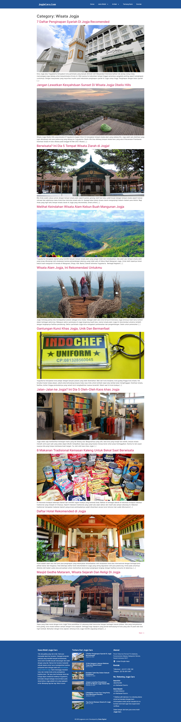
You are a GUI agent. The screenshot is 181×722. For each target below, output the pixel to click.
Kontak (138, 4)
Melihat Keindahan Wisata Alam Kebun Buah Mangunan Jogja (80, 206)
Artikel (114, 4)
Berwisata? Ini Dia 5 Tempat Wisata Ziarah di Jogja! (73, 146)
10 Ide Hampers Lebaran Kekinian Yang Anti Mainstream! (97, 664)
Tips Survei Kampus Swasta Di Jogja (98, 702)
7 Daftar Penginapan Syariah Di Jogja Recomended (73, 22)
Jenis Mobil (102, 4)
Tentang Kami (128, 4)
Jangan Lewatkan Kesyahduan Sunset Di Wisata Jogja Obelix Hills (84, 85)
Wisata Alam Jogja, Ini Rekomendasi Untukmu (69, 267)
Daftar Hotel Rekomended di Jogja (61, 511)
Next (141, 633)
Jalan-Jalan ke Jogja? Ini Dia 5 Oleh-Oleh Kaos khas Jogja (78, 389)
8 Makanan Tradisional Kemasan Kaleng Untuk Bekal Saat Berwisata (85, 450)
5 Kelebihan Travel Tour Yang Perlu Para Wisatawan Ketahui (98, 693)
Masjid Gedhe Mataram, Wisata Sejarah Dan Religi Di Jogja (78, 572)
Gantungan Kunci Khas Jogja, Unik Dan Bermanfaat (73, 328)
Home (92, 4)
